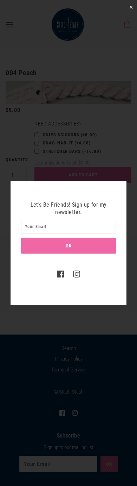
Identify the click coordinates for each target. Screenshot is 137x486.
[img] (60, 273)
